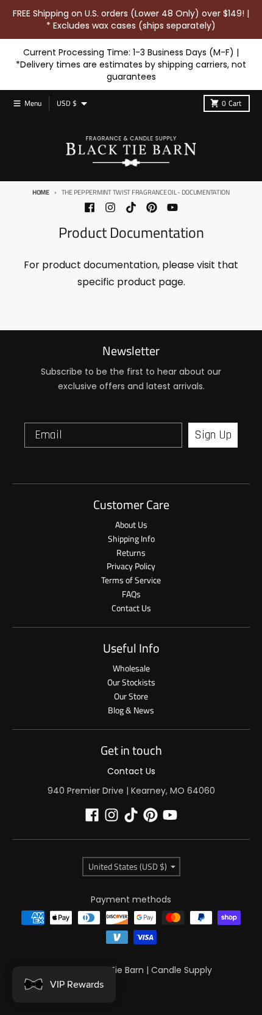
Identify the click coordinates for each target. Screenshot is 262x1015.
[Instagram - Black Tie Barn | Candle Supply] (110, 207)
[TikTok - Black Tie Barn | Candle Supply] (131, 207)
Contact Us (131, 771)
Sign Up (213, 435)
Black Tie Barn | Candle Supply (148, 970)
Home (40, 192)
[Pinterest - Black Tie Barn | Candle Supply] (152, 207)
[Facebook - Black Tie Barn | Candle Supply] (89, 207)
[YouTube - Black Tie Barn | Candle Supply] (172, 207)
